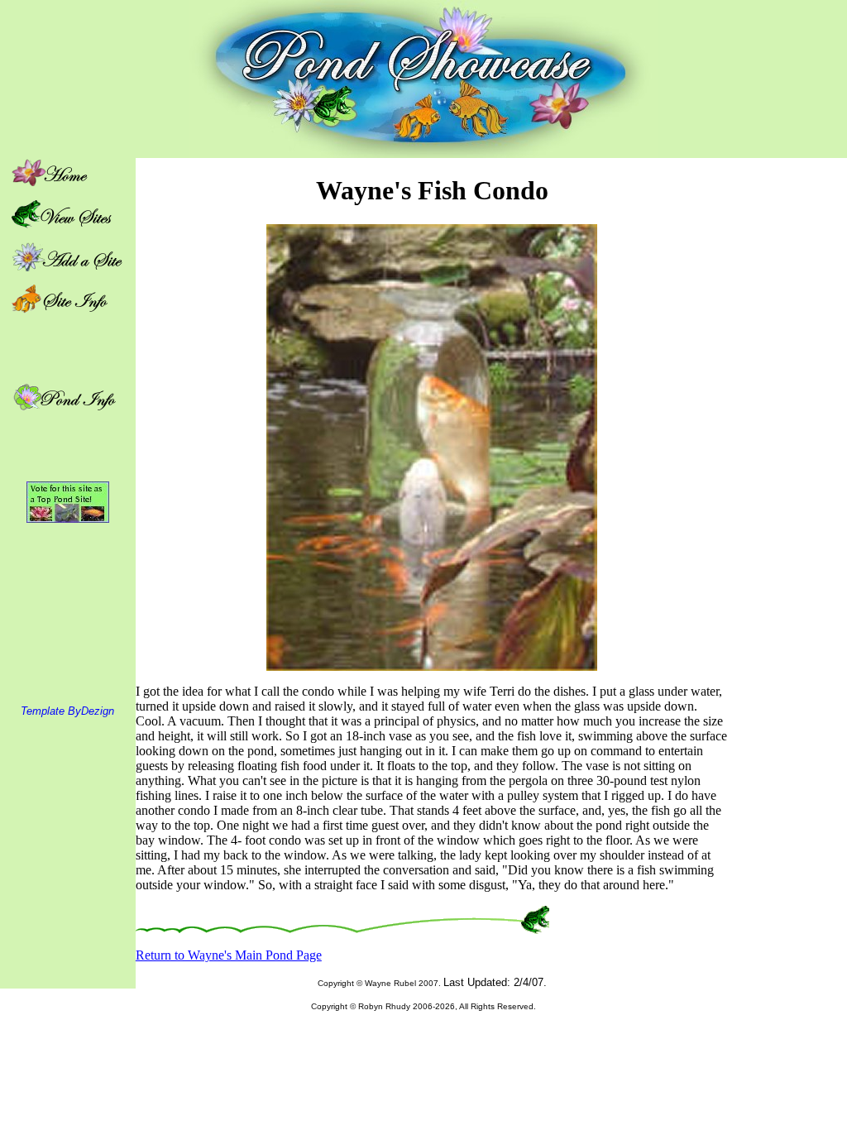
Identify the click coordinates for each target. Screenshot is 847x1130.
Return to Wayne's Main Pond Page (229, 955)
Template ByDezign (67, 711)
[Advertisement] (787, 406)
